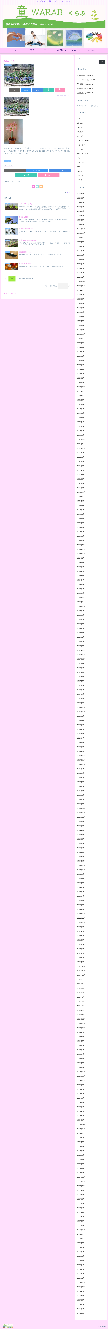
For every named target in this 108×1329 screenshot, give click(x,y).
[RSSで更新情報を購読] (41, 186)
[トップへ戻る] (105, 1326)
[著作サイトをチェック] (33, 186)
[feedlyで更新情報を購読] (37, 186)
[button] (60, 90)
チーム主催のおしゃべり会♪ (86, 80)
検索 (78, 58)
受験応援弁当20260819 (85, 84)
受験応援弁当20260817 (85, 93)
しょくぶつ (7, 161)
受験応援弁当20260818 (85, 88)
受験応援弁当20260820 (85, 75)
